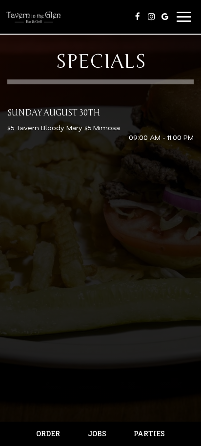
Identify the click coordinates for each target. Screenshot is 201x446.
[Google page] (165, 16)
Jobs (97, 433)
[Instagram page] (151, 16)
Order (48, 433)
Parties (149, 433)
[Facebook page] (137, 16)
